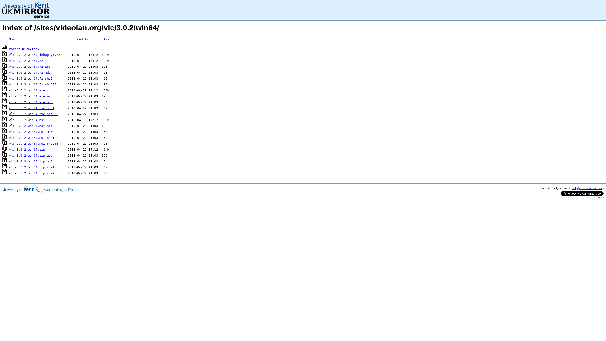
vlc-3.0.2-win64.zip (27, 149)
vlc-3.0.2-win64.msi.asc (31, 126)
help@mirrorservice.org (588, 188)
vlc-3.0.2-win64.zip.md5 (31, 161)
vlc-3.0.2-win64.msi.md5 (31, 132)
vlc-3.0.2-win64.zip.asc (31, 155)
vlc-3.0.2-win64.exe (27, 90)
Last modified (80, 39)
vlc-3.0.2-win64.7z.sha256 (32, 84)
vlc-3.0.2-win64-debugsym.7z (34, 55)
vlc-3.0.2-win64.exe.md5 (31, 102)
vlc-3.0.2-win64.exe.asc (31, 96)
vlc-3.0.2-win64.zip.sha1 (31, 167)
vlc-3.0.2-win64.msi (27, 120)
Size (107, 39)
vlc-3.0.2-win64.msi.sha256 (33, 143)
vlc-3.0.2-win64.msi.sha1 (31, 137)
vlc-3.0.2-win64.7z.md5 (30, 72)
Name (13, 39)
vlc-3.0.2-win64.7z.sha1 (31, 78)
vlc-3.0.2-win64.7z (26, 61)
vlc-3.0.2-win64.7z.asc (30, 66)
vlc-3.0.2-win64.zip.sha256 (33, 173)
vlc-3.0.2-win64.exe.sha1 (31, 108)
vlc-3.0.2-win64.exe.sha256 (33, 114)
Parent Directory (24, 49)
